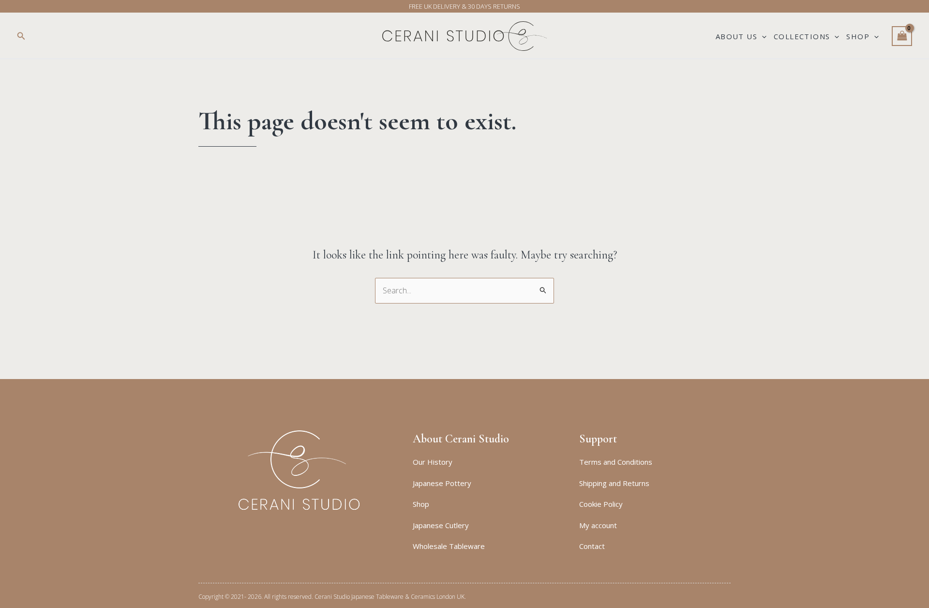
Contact (592, 546)
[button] (21, 36)
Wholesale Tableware (449, 546)
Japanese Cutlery (441, 525)
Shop (857, 36)
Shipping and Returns (614, 483)
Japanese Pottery (442, 483)
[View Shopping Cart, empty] (902, 36)
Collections (802, 36)
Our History (432, 462)
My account (598, 525)
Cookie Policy (601, 504)
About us (736, 36)
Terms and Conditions (615, 462)
